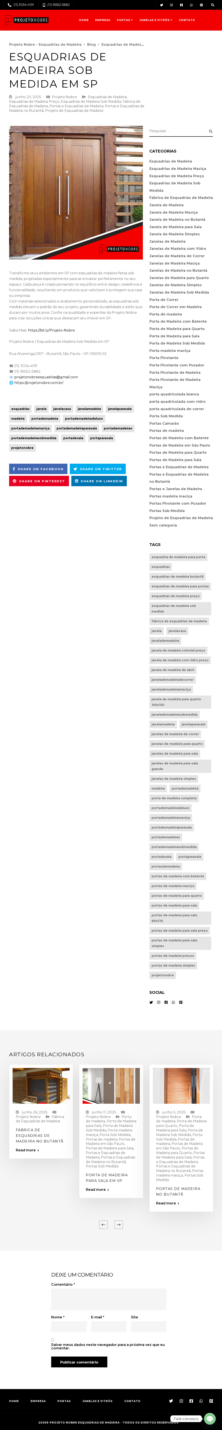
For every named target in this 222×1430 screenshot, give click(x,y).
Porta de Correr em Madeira (175, 307)
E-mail (97, 1317)
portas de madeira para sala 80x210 (174, 918)
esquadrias (20, 409)
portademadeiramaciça (30, 428)
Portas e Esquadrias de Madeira (76, 106)
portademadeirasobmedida (33, 438)
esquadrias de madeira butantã (177, 576)
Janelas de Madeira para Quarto (179, 278)
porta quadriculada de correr (176, 409)
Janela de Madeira (166, 205)
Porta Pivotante (163, 358)
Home (84, 20)
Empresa (102, 20)
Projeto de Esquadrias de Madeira (74, 111)
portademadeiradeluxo (84, 419)
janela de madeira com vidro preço (180, 660)
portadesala (73, 438)
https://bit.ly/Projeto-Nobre (51, 330)
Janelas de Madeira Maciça (174, 263)
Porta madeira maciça (169, 351)
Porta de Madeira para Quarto (177, 329)
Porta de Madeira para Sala (174, 336)
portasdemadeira (166, 866)
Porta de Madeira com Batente (178, 321)
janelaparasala (120, 409)
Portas (123, 20)
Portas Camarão (164, 423)
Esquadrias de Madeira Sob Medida (91, 101)
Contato (187, 20)
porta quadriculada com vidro (177, 402)
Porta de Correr (163, 300)
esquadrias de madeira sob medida (174, 608)
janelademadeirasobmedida (175, 715)
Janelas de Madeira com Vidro (177, 249)
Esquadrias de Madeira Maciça (177, 169)
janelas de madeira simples (174, 779)
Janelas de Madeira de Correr (177, 256)
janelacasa (62, 409)
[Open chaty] (210, 1419)
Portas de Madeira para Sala (175, 460)
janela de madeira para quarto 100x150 (176, 702)
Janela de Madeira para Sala (175, 227)
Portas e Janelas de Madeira (175, 489)
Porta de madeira (165, 314)
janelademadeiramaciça (171, 689)
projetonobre (22, 448)
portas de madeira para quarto (177, 896)
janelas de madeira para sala (175, 754)
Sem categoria (163, 525)
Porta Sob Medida (166, 416)
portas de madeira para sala (174, 905)
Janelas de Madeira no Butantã (178, 270)
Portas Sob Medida (167, 511)
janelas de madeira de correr (175, 734)
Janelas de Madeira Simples (175, 285)
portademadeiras (118, 428)
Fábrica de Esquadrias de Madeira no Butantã (40, 1135)
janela (41, 409)
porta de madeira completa (174, 798)
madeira (17, 419)
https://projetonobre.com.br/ (38, 383)
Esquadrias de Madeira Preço (34, 101)
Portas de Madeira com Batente (179, 438)
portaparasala (101, 438)
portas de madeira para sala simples (174, 943)
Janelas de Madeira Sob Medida (179, 292)
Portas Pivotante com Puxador (177, 503)
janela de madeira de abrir (173, 670)
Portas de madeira (166, 431)
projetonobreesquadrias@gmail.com (46, 377)
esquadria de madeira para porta (178, 557)
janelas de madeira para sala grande (175, 766)
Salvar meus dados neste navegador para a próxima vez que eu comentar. (108, 1346)
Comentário (63, 1284)
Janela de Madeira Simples (174, 234)
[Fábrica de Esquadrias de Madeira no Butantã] (41, 1086)
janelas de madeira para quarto (177, 744)
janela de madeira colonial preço (178, 650)
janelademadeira (165, 641)
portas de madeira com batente (178, 876)
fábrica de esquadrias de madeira (179, 621)
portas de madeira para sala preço (180, 931)
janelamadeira (89, 409)
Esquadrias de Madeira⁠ (107, 97)
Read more (26, 1150)
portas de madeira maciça (173, 886)
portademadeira (44, 419)
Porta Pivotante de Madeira (175, 372)
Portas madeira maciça (170, 496)
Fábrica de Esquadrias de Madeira (181, 198)
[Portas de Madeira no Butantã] (181, 1086)
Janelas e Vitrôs (154, 20)
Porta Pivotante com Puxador (176, 365)
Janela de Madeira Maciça (173, 212)
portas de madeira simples (173, 965)
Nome (58, 1317)
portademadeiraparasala (77, 428)
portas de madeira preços (173, 956)
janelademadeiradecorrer (173, 680)
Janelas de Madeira (167, 241)
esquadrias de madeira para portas (180, 586)
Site (134, 1317)
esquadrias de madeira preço (176, 596)
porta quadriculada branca (174, 394)
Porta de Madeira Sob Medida (177, 343)
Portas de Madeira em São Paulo (179, 445)
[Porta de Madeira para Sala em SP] (111, 1086)
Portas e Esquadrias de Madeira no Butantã (110, 1159)
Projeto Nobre (64, 97)
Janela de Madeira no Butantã (177, 220)
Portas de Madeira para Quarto (178, 452)
